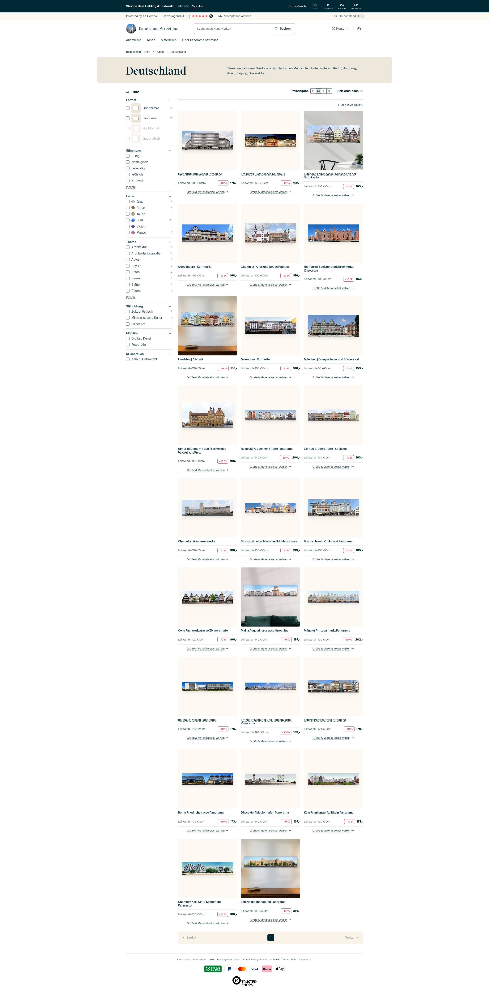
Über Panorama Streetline (200, 40)
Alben (151, 40)
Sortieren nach (348, 91)
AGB (211, 959)
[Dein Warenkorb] (359, 29)
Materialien (168, 40)
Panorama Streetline (158, 28)
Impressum (305, 959)
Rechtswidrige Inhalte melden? (261, 959)
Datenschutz (289, 959)
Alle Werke (133, 40)
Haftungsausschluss (228, 959)
